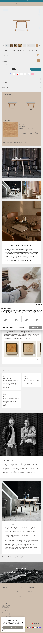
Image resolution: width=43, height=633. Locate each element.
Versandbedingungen (19, 596)
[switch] (16, 320)
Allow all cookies (35, 327)
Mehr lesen (21, 577)
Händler (18, 593)
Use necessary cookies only (8, 327)
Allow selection (21, 327)
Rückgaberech (19, 598)
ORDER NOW (13, 627)
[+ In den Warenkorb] (17, 355)
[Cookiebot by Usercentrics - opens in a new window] (37, 305)
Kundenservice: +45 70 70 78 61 (8, 64)
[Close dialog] (23, 618)
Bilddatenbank (30, 593)
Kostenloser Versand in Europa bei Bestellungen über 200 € (21, 0)
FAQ (17, 591)
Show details (37, 324)
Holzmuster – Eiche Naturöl (8, 358)
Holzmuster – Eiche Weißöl (24, 358)
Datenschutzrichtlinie (31, 591)
